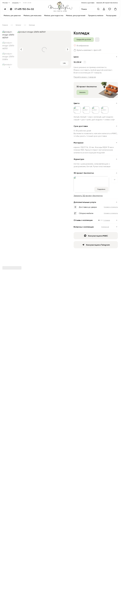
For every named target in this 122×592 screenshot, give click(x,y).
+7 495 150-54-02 (24, 9)
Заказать (82, 92)
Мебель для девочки (12, 15)
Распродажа (111, 15)
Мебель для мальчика (32, 15)
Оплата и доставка (87, 2)
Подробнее (101, 189)
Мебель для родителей (75, 15)
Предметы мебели (95, 15)
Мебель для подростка (53, 15)
